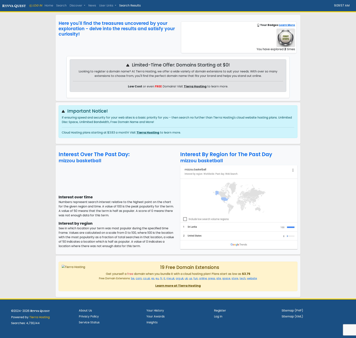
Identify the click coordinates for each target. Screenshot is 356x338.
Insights (152, 322)
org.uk (180, 278)
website (252, 278)
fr (161, 278)
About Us (85, 310)
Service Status (89, 322)
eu (157, 278)
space (226, 278)
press (211, 278)
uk (186, 278)
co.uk (146, 278)
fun (195, 278)
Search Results (130, 5)
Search (61, 5)
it (164, 278)
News (92, 5)
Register (220, 310)
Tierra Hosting (195, 86)
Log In (218, 316)
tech (243, 278)
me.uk (170, 278)
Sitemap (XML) (292, 316)
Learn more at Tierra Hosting (178, 286)
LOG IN (37, 5)
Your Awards (155, 316)
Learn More (287, 25)
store (235, 278)
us (190, 278)
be (132, 278)
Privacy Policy (89, 316)
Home (48, 5)
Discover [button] (76, 5)
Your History (155, 310)
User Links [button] (106, 5)
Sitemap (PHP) (292, 310)
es (152, 278)
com (139, 278)
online (203, 278)
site (218, 278)
